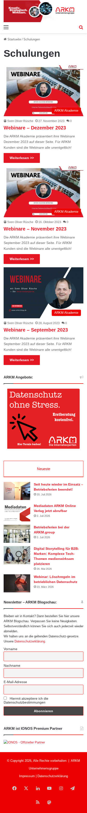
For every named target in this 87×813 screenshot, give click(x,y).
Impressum (27, 776)
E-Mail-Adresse (15, 682)
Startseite (14, 39)
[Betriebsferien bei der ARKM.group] (17, 534)
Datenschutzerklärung (29, 641)
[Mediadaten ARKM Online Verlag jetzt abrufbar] (17, 512)
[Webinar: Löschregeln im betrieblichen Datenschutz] (17, 583)
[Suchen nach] (81, 27)
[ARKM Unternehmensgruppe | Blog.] (43, 11)
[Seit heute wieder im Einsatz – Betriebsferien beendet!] (17, 491)
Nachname (12, 665)
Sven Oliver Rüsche (20, 121)
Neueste (43, 469)
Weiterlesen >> (22, 158)
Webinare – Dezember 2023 (35, 127)
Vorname (10, 649)
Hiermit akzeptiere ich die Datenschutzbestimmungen (26, 700)
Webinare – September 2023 (36, 330)
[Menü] (6, 27)
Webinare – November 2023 (35, 228)
